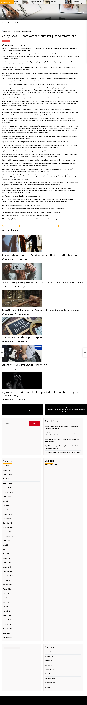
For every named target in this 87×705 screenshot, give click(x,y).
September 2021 (8, 637)
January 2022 (7, 620)
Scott (42, 226)
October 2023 (7, 532)
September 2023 (8, 536)
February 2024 (7, 514)
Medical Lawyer (49, 687)
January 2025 (7, 488)
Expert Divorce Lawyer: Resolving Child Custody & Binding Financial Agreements (62, 447)
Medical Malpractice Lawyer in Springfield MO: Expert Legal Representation (44, 2)
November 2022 (8, 576)
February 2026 (7, 474)
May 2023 (6, 549)
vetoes (56, 226)
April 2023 (6, 554)
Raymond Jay (9, 45)
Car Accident (48, 661)
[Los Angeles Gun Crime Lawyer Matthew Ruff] (22, 353)
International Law (50, 683)
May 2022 (6, 602)
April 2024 (6, 505)
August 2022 (7, 589)
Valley (49, 226)
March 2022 (6, 611)
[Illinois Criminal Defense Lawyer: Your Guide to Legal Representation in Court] (22, 298)
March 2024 (6, 510)
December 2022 (8, 571)
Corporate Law (49, 669)
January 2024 (7, 518)
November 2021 (8, 628)
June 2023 (6, 545)
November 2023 (8, 527)
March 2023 (6, 558)
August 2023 (7, 540)
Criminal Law (6, 41)
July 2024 (6, 501)
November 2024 (8, 492)
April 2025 (6, 479)
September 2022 (8, 584)
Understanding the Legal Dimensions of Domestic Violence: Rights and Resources (43, 282)
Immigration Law (50, 678)
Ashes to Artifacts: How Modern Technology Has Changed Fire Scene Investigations (62, 427)
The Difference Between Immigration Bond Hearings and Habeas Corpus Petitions (61, 434)
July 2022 (6, 593)
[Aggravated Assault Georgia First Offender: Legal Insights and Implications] (55, 2)
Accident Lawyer (50, 652)
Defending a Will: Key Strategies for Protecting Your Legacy (62, 452)
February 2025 (7, 483)
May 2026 (6, 466)
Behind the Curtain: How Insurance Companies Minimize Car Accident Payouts (62, 440)
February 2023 (7, 562)
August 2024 (7, 496)
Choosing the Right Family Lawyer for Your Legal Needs (22, 2)
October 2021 (7, 633)
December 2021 (8, 624)
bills (8, 226)
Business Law (49, 656)
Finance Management (51, 464)
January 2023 (7, 567)
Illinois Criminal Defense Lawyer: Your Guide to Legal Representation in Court (40, 310)
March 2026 (6, 470)
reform (36, 226)
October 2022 (7, 580)
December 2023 (8, 523)
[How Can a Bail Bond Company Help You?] (22, 326)
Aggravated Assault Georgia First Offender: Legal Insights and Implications (65, 2)
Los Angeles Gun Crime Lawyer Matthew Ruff (24, 364)
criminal (14, 226)
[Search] (74, 12)
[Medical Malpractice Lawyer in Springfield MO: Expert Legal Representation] (33, 2)
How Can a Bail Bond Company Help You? (23, 337)
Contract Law (49, 665)
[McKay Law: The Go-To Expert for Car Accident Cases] (76, 2)
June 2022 (6, 598)
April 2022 (6, 606)
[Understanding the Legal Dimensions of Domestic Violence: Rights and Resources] (22, 271)
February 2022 (7, 615)
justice (22, 226)
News (29, 226)
